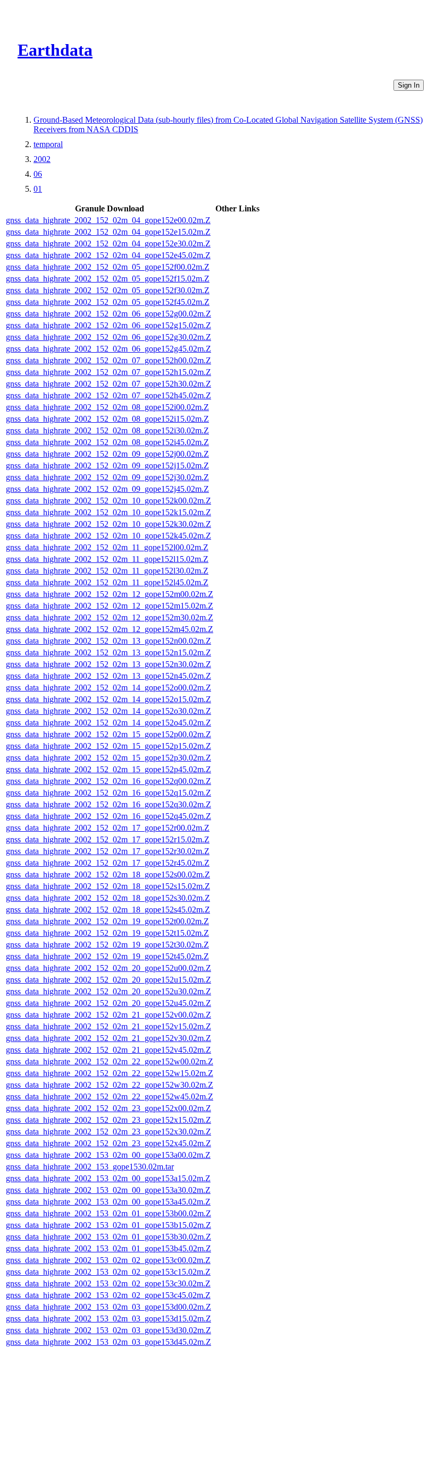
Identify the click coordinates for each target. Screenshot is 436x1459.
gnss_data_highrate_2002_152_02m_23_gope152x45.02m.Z (108, 1143)
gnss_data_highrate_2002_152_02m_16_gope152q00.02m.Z (108, 781)
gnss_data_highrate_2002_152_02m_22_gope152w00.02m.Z (109, 1061)
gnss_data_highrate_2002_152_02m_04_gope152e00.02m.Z (108, 220)
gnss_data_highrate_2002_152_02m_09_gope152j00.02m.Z (107, 453)
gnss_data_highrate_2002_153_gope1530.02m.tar (90, 1166)
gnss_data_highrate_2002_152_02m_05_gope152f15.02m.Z (107, 278)
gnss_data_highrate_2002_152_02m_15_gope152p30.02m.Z (108, 757)
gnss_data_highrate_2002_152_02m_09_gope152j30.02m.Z (107, 477)
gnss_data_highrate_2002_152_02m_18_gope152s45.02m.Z (108, 909)
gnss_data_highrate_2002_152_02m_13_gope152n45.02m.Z (108, 675)
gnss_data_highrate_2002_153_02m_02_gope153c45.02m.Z (108, 1295)
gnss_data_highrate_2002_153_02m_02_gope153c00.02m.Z (108, 1260)
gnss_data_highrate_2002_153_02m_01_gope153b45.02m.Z (108, 1248)
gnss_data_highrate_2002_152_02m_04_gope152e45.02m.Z (108, 255)
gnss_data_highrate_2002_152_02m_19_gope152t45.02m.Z (107, 956)
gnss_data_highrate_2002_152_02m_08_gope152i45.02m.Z (107, 442)
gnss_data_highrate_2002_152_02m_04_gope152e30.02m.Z (108, 243)
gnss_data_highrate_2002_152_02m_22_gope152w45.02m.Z (109, 1096)
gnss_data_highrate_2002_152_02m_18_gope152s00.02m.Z (108, 874)
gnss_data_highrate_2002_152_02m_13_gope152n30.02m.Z (108, 664)
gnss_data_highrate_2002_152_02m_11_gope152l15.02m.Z (107, 559)
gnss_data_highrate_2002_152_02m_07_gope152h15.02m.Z (108, 372)
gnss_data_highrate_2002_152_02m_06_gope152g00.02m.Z (108, 313)
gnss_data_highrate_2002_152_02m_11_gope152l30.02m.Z (107, 570)
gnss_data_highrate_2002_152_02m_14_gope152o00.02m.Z (108, 687)
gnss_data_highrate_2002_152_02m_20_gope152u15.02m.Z (108, 979)
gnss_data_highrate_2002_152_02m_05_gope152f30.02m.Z (107, 290)
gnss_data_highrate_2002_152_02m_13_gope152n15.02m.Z (108, 652)
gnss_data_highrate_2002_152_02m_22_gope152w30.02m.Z (109, 1084)
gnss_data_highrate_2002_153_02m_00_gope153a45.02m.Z (108, 1201)
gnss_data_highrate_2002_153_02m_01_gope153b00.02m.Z (108, 1213)
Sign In (409, 85)
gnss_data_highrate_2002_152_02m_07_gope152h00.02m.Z (108, 360)
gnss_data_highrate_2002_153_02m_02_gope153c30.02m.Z (108, 1283)
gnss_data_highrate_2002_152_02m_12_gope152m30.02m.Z (109, 617)
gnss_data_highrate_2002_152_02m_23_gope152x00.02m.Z (108, 1108)
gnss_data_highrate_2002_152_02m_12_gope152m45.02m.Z (109, 629)
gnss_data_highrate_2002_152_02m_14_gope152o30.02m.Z (108, 710)
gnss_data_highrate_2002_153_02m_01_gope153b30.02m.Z (108, 1236)
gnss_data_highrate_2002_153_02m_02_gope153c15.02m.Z (108, 1271)
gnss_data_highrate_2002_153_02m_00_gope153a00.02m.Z (108, 1154)
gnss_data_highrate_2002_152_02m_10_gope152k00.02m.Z (108, 500)
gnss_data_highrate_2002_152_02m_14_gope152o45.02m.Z (108, 722)
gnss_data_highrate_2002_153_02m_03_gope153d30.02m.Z (108, 1330)
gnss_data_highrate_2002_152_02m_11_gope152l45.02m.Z (107, 582)
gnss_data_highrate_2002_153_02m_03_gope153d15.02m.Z (108, 1318)
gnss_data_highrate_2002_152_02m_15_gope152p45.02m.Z (108, 769)
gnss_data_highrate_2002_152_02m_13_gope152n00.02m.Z (108, 640)
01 (37, 188)
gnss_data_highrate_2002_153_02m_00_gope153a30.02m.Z (108, 1189)
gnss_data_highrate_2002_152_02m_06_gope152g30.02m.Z (108, 337)
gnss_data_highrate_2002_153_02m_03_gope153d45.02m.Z (108, 1341)
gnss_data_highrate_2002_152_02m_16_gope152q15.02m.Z (108, 792)
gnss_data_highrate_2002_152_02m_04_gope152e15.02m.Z (108, 231)
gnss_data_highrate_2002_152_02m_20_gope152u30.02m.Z (108, 991)
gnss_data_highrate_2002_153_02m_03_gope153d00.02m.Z (108, 1306)
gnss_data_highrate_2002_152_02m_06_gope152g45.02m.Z (108, 348)
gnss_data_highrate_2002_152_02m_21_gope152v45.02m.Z (108, 1049)
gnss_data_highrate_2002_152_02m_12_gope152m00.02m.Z (109, 594)
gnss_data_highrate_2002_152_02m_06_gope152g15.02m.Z (108, 325)
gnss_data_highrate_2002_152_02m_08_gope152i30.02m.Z (107, 430)
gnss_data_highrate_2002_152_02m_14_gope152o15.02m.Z (108, 699)
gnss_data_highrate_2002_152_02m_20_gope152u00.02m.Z (108, 967)
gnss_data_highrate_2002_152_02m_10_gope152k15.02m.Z (108, 512)
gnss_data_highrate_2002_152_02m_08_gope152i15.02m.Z (107, 418)
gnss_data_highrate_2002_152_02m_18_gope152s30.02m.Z (108, 897)
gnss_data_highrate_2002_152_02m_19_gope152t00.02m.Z (107, 921)
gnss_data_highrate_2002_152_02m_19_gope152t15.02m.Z (107, 932)
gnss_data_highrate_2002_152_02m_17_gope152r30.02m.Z (107, 851)
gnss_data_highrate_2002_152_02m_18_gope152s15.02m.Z (108, 886)
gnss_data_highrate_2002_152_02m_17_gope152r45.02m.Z (107, 862)
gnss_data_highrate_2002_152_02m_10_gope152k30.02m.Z (108, 523)
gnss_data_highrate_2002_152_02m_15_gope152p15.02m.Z (108, 745)
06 (37, 173)
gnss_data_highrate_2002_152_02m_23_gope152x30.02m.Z (108, 1131)
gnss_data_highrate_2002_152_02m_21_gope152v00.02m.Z (108, 1014)
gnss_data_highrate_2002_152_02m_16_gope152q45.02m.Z (108, 816)
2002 (42, 159)
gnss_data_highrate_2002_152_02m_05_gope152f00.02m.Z (107, 266)
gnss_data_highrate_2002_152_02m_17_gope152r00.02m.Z (107, 827)
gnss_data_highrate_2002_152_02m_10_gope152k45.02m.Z (108, 535)
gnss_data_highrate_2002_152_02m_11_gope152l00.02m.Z (107, 547)
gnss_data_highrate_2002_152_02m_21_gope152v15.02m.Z (108, 1026)
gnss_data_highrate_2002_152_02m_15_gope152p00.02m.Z (108, 734)
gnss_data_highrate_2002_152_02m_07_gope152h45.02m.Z (108, 395)
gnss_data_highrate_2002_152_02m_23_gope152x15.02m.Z (108, 1119)
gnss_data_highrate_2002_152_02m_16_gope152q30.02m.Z (108, 804)
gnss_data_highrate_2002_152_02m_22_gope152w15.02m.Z (109, 1073)
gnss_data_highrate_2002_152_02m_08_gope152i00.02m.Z (107, 407)
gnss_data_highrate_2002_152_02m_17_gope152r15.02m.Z (107, 839)
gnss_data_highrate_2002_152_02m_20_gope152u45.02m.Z (108, 1003)
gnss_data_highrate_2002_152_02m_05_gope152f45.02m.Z (107, 301)
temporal (48, 144)
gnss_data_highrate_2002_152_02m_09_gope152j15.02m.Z (107, 465)
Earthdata (55, 49)
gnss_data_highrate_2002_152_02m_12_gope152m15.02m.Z (109, 605)
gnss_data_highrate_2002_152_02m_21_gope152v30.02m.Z (108, 1038)
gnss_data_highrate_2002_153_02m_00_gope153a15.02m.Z (108, 1178)
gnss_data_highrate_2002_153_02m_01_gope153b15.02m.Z (108, 1225)
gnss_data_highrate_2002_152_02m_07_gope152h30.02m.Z (108, 383)
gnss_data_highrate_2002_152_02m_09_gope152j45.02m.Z (107, 488)
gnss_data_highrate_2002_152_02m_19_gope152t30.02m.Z (107, 944)
